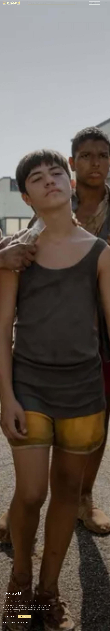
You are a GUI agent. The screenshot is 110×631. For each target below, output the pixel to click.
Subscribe (94, 3)
